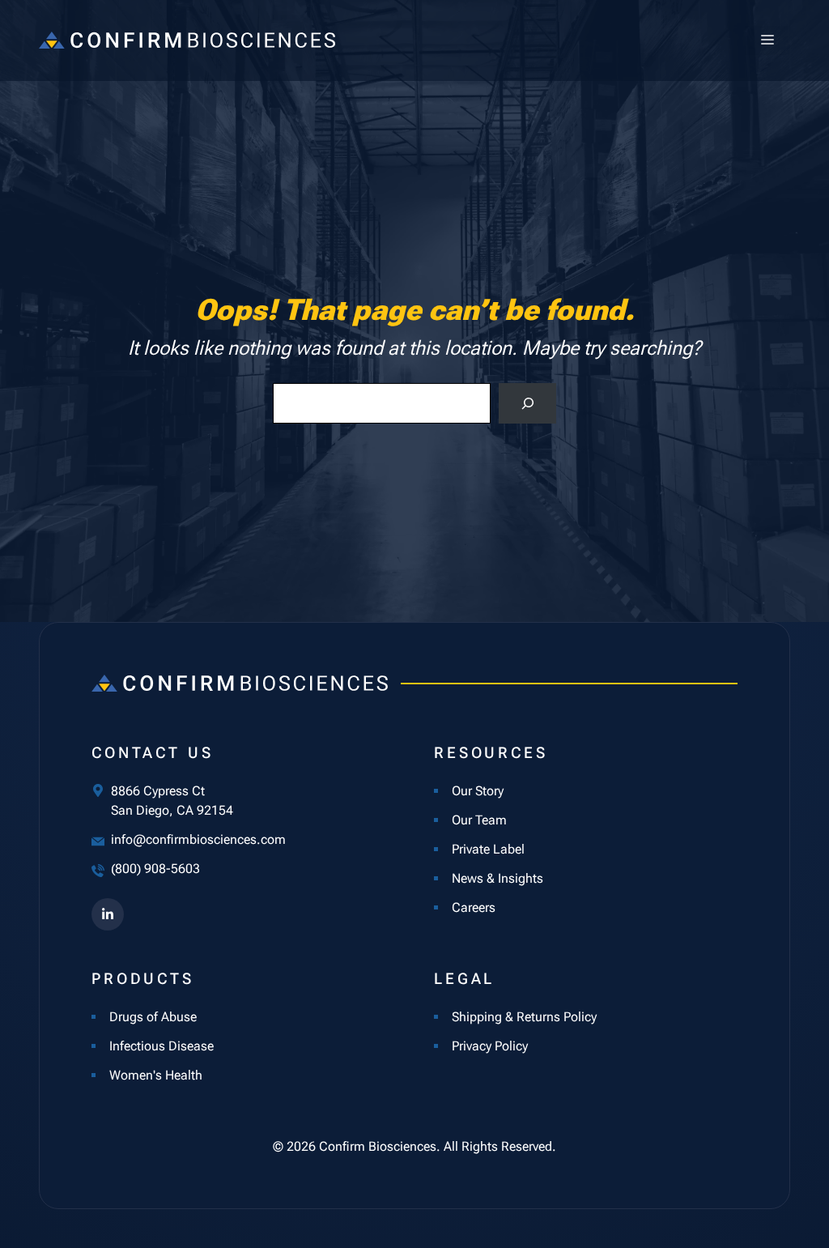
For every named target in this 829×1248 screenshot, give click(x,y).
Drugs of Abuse (153, 1016)
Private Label (488, 849)
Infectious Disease (161, 1046)
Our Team (479, 820)
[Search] (527, 403)
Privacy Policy (490, 1046)
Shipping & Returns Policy (524, 1016)
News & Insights (497, 878)
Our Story (478, 791)
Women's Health (155, 1075)
